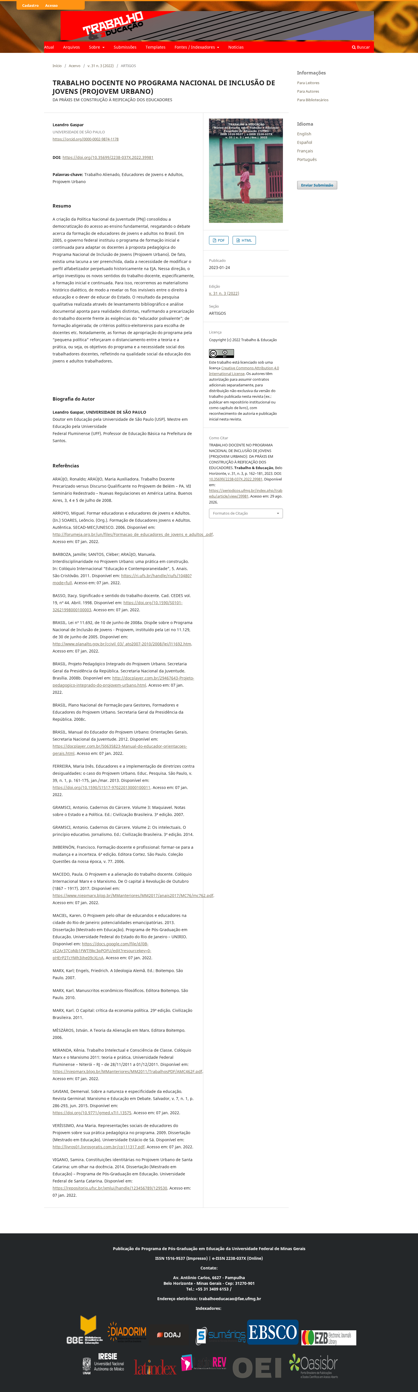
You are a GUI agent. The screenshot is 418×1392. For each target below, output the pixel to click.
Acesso (51, 5)
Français (305, 151)
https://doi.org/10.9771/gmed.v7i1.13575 (92, 1112)
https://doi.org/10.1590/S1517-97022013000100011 (101, 787)
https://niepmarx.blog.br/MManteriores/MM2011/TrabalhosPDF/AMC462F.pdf (127, 1071)
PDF (221, 240)
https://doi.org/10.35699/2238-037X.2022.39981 (108, 157)
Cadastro (30, 5)
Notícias (236, 47)
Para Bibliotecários (312, 99)
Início (57, 65)
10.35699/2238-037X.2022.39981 (235, 479)
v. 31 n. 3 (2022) (101, 65)
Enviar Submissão (317, 185)
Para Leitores (308, 82)
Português (307, 159)
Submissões (125, 47)
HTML (246, 240)
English (304, 133)
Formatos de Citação (230, 513)
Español (304, 142)
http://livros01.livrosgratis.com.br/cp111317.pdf (98, 1146)
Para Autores (308, 91)
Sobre (95, 47)
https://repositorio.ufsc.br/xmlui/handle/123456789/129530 (110, 1188)
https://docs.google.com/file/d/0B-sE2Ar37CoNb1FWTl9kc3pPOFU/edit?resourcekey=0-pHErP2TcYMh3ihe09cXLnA (102, 951)
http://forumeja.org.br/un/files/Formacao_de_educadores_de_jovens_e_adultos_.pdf (133, 534)
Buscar (363, 47)
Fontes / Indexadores (195, 47)
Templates (155, 47)
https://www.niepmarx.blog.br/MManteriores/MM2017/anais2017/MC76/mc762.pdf (133, 895)
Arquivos (71, 47)
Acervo (74, 65)
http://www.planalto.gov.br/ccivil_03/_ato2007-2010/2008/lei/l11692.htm (122, 644)
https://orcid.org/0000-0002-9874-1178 (86, 139)
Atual (49, 47)
